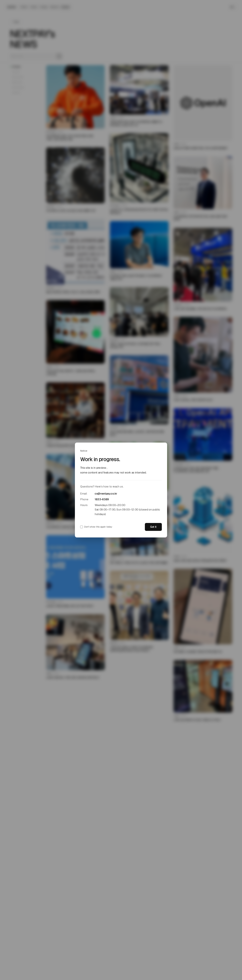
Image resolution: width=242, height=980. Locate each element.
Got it (153, 527)
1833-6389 (102, 499)
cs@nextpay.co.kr (106, 493)
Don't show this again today (98, 526)
